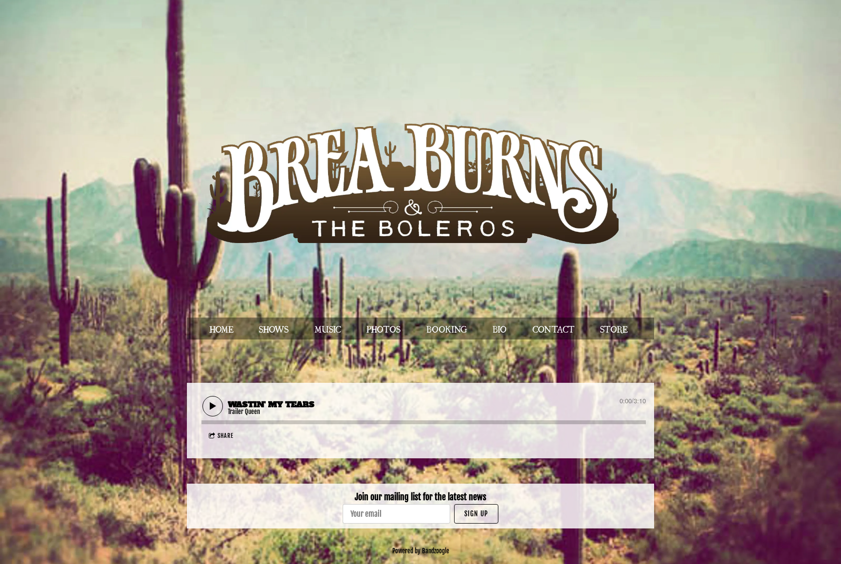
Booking (446, 328)
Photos (383, 328)
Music (327, 328)
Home (221, 328)
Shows (274, 328)
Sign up (476, 513)
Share (226, 435)
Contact (553, 328)
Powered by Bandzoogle (420, 551)
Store (614, 328)
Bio (500, 328)
